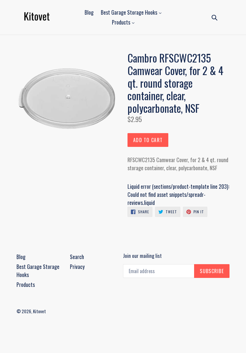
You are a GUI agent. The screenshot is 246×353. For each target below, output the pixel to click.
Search (77, 257)
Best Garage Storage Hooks (129, 12)
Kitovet (39, 311)
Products (121, 22)
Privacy (77, 266)
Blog (89, 12)
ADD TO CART (148, 140)
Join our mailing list (142, 256)
